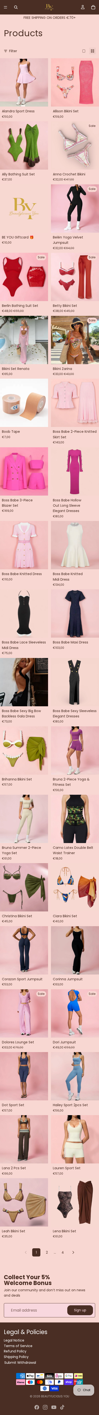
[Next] (73, 1252)
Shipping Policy (16, 1356)
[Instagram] (45, 1407)
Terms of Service (18, 1345)
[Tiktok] (62, 1407)
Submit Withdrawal (20, 1362)
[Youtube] (54, 1407)
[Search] (16, 7)
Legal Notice (14, 1340)
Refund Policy (15, 1351)
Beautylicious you (55, 1396)
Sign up (80, 1310)
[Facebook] (37, 1407)
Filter (13, 51)
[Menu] (5, 7)
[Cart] (93, 7)
